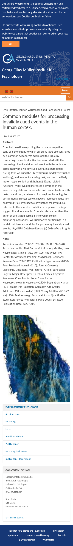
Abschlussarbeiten (14, 436)
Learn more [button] (20, 38)
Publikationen (12, 444)
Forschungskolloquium (16, 451)
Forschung (10, 421)
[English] (11, 91)
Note (6, 239)
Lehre (8, 429)
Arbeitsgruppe (12, 414)
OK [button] (10, 44)
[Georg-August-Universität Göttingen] (29, 57)
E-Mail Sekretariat (14, 517)
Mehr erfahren (43, 16)
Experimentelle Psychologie (21, 407)
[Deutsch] (6, 91)
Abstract (8, 142)
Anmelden (62, 79)
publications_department (18, 459)
